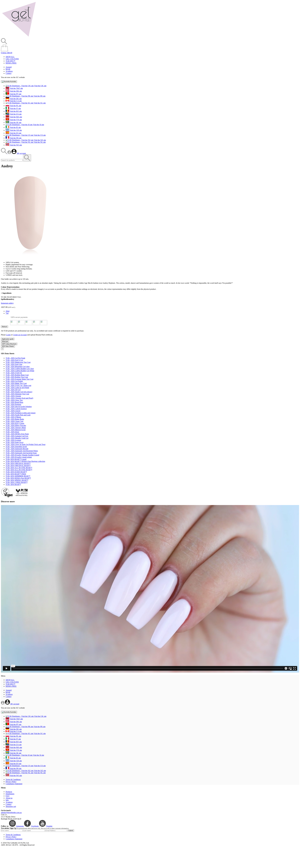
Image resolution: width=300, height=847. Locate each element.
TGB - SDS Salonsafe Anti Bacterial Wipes (22, 451)
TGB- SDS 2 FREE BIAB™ (17, 482)
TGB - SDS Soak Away (15, 442)
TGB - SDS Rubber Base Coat (17, 375)
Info (7, 800)
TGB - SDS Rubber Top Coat (17, 377)
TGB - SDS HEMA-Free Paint (17, 434)
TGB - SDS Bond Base (14, 402)
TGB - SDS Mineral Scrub (16, 430)
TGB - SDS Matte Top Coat (16, 383)
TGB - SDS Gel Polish (14, 381)
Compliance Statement (14, 784)
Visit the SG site (39, 103)
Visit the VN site (15, 120)
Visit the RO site (15, 111)
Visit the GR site (15, 130)
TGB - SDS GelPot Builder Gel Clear (20, 369)
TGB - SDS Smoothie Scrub (16, 447)
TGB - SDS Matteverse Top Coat (18, 362)
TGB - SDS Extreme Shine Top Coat (19, 379)
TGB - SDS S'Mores (13, 417)
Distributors (10, 794)
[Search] (4, 153)
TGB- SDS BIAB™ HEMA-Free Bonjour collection (25, 461)
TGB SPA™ (10, 61)
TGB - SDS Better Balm (15, 419)
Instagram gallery (7, 303)
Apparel (9, 67)
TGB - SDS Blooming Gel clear (18, 366)
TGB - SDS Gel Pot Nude (15, 358)
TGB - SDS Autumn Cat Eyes (17, 436)
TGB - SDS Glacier (13, 411)
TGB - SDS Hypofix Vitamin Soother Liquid (22, 455)
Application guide (7, 339)
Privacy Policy (11, 782)
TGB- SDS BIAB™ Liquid (16, 459)
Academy (9, 71)
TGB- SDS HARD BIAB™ (16, 472)
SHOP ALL (10, 57)
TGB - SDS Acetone (13, 440)
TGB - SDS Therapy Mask (16, 428)
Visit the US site (39, 135)
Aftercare (5, 341)
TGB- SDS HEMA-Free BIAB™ (18, 478)
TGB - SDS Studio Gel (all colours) (19, 392)
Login (8, 335)
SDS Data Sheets (8, 346)
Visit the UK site (40, 86)
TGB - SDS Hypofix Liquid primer (19, 457)
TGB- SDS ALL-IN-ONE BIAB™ (19, 468)
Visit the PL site (15, 106)
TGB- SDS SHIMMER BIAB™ (18, 476)
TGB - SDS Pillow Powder (16, 425)
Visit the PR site (39, 96)
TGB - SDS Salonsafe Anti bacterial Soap (21, 453)
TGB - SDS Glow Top (14, 400)
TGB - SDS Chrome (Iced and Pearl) (19, 398)
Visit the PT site (15, 94)
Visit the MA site (15, 117)
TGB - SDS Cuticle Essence (16, 409)
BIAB (8, 69)
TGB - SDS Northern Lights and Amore (21, 413)
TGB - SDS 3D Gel (13, 390)
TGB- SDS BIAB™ (13, 484)
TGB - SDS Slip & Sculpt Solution (19, 407)
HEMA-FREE (11, 63)
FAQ (7, 796)
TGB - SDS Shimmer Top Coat (17, 394)
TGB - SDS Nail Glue (14, 364)
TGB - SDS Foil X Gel (14, 360)
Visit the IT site (15, 108)
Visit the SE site (15, 123)
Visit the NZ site (39, 140)
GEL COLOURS (12, 59)
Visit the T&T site (16, 88)
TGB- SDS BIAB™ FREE (16, 474)
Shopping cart (11, 806)
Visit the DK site (15, 91)
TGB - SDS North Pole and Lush (18, 415)
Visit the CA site (15, 101)
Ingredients (6, 293)
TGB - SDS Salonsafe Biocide (17, 449)
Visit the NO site (15, 145)
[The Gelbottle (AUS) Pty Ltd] (19, 37)
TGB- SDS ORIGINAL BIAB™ (18, 463)
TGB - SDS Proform (13, 404)
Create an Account (20, 335)
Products (9, 792)
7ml (7, 313)
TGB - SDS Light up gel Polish (17, 388)
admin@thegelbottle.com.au (11, 813)
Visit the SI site (38, 125)
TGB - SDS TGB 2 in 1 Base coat (18, 385)
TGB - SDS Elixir (12, 432)
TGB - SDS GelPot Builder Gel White (20, 371)
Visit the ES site (15, 133)
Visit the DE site (15, 99)
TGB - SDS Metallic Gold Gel (17, 438)
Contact (8, 73)
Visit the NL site (39, 142)
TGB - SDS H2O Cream (15, 423)
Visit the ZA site (15, 114)
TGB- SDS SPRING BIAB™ (17, 480)
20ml (7, 311)
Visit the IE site (15, 127)
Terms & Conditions (13, 780)
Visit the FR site (15, 138)
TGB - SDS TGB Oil (14, 373)
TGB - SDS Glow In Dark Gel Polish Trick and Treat (25, 444)
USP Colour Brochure (9, 344)
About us (9, 798)
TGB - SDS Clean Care (14, 421)
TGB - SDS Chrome (13, 396)
